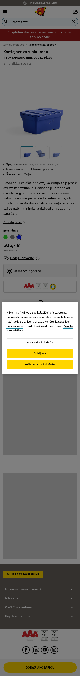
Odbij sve (40, 353)
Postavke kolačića (40, 342)
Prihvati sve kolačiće (40, 364)
